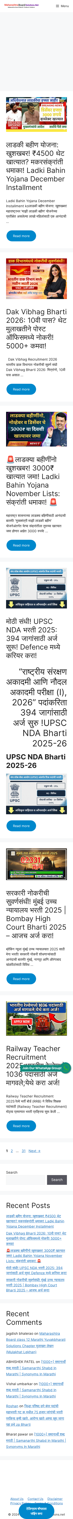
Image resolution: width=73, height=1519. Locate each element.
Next (35, 1151)
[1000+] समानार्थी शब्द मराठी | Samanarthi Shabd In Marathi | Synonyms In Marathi (36, 1368)
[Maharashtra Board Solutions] (22, 6)
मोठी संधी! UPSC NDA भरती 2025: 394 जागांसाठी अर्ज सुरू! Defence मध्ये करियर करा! (33, 638)
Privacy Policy (20, 1503)
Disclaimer (55, 1499)
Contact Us (35, 1499)
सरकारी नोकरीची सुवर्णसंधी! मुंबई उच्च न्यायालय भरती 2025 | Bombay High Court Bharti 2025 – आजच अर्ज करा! (36, 914)
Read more (24, 237)
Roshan (12, 1406)
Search (11, 1172)
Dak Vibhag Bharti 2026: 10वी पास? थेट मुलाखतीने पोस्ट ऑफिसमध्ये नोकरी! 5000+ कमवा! (36, 328)
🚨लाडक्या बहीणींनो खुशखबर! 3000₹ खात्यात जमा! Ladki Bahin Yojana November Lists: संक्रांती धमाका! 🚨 (33, 480)
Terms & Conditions (48, 1503)
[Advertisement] (36, 52)
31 (24, 1151)
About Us (17, 1499)
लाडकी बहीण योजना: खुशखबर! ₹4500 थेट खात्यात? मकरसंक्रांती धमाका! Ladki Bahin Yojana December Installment (35, 166)
